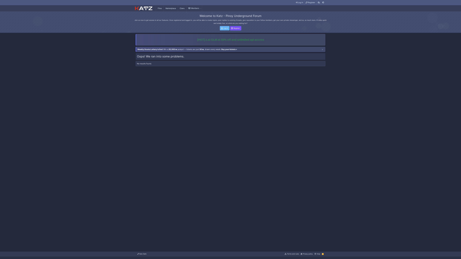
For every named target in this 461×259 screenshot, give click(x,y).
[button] (200, 8)
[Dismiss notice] (322, 49)
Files (160, 8)
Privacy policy (308, 254)
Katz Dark (142, 254)
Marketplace (171, 8)
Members (195, 8)
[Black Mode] (323, 2)
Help (318, 254)
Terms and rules (293, 254)
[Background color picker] (318, 2)
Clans (182, 8)
